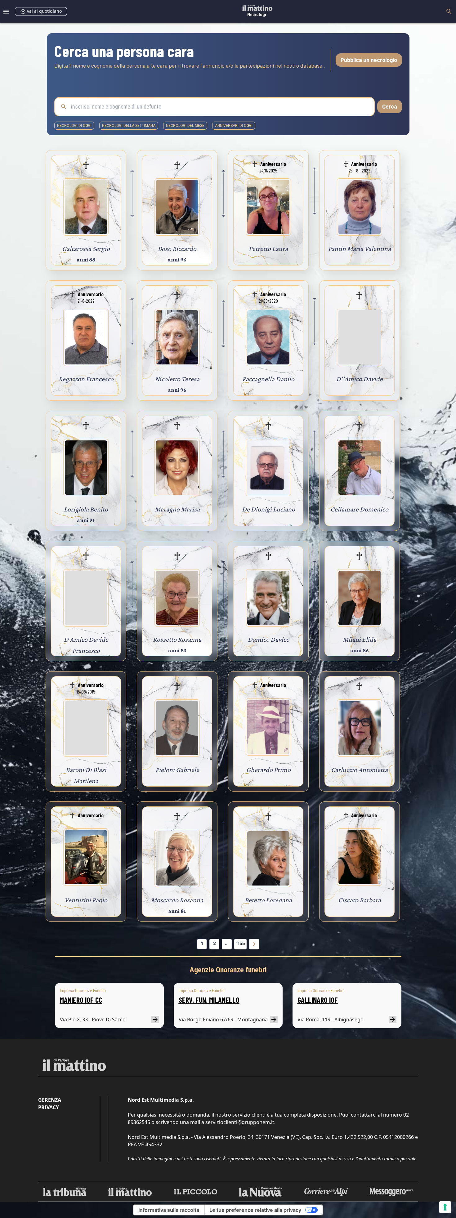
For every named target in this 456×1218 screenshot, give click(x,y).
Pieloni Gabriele (177, 770)
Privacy (48, 1107)
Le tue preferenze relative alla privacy (255, 1210)
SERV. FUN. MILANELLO (209, 999)
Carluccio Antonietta (359, 770)
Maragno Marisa (177, 509)
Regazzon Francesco (86, 379)
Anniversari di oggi (234, 125)
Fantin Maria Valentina (359, 248)
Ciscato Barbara (359, 900)
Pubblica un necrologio (369, 59)
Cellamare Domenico (359, 509)
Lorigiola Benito (86, 509)
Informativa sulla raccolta (168, 1210)
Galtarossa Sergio (86, 248)
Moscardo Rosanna (177, 900)
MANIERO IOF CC (81, 999)
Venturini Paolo (86, 900)
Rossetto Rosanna (177, 639)
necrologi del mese (185, 125)
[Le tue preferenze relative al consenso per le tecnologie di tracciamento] (445, 1207)
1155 (240, 943)
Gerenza (49, 1099)
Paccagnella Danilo (268, 379)
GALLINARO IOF (317, 999)
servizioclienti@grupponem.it (239, 1122)
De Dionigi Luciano (268, 509)
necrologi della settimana (128, 125)
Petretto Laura (268, 248)
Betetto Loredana (268, 900)
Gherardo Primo (268, 770)
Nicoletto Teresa (177, 379)
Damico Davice (268, 639)
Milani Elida (359, 639)
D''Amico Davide (359, 379)
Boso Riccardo (177, 248)
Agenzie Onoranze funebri (228, 970)
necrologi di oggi (74, 125)
